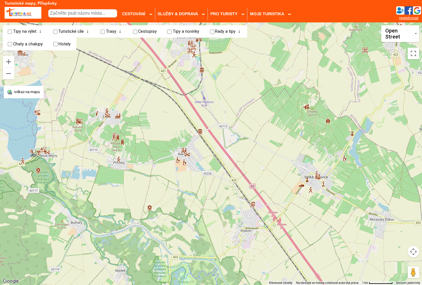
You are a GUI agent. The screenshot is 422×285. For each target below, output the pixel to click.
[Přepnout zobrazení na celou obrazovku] (413, 53)
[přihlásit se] (408, 13)
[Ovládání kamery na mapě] (413, 251)
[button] (22, 158)
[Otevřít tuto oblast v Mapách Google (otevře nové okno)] (10, 281)
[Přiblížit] (8, 62)
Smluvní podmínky (408, 282)
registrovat (408, 18)
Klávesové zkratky (281, 282)
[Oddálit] (8, 73)
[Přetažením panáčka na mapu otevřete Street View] (413, 272)
